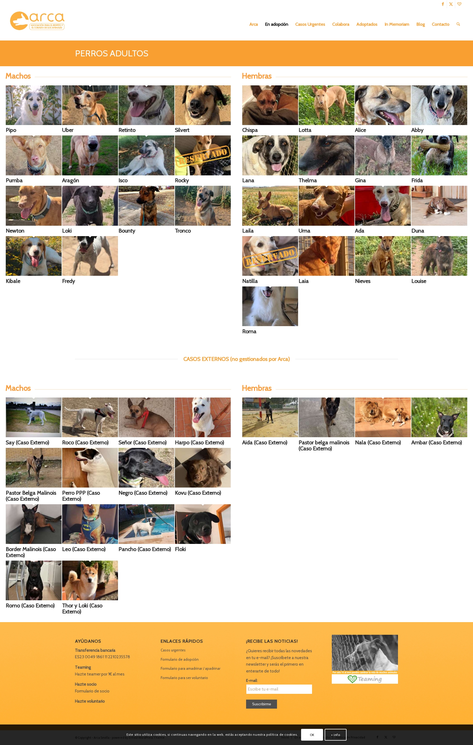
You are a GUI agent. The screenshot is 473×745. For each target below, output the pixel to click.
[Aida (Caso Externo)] (270, 435)
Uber (67, 130)
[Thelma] (326, 174)
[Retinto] (146, 123)
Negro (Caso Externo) (143, 492)
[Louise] (439, 274)
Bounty (127, 230)
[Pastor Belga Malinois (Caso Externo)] (34, 486)
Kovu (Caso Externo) (198, 492)
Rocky (182, 180)
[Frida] (439, 174)
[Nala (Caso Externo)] (383, 435)
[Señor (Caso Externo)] (146, 435)
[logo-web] (39, 24)
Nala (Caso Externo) (378, 442)
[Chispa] (270, 123)
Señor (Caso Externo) (143, 442)
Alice (360, 130)
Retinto (127, 130)
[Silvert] (203, 123)
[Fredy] (90, 274)
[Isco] (146, 174)
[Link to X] (451, 4)
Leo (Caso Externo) (84, 549)
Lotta (305, 130)
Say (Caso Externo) (27, 442)
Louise (418, 281)
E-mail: (252, 680)
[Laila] (270, 224)
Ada (359, 230)
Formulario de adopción (180, 659)
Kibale (13, 281)
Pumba (14, 180)
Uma (304, 230)
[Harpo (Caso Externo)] (203, 435)
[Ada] (383, 224)
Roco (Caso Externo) (85, 442)
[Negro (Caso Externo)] (146, 486)
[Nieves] (383, 274)
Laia (304, 281)
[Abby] (439, 123)
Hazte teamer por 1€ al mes (100, 674)
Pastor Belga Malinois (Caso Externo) (31, 495)
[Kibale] (34, 274)
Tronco (183, 230)
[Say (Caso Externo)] (34, 435)
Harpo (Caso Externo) (199, 442)
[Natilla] (270, 257)
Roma (249, 331)
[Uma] (326, 224)
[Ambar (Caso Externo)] (439, 435)
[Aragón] (90, 174)
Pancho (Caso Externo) (145, 549)
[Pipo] (34, 123)
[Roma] (270, 324)
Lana (248, 180)
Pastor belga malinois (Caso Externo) (324, 445)
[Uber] (90, 123)
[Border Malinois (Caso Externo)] (34, 542)
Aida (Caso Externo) (264, 442)
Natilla (250, 281)
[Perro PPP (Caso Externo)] (90, 486)
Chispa (250, 130)
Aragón (70, 180)
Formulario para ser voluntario (184, 678)
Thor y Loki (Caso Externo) (82, 608)
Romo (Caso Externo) (30, 605)
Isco (123, 180)
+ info (335, 734)
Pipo (11, 130)
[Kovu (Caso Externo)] (203, 486)
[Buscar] (458, 24)
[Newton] (34, 224)
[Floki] (203, 542)
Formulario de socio (92, 691)
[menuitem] (253, 24)
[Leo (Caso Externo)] (90, 542)
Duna (417, 230)
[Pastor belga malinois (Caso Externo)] (326, 435)
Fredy (68, 281)
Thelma (308, 180)
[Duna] (439, 224)
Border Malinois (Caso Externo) (31, 552)
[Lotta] (326, 123)
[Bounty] (146, 224)
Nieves (362, 281)
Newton (15, 230)
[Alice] (383, 123)
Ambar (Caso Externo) (436, 442)
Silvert (182, 130)
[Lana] (270, 174)
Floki (180, 549)
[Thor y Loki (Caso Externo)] (90, 598)
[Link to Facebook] (443, 4)
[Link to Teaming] (459, 4)
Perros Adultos (111, 53)
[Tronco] (203, 224)
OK (312, 734)
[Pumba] (34, 174)
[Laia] (326, 274)
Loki (67, 230)
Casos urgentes (173, 650)
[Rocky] (203, 156)
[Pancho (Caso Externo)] (146, 542)
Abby (417, 130)
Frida (417, 180)
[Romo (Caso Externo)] (34, 598)
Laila (248, 230)
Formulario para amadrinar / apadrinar (190, 668)
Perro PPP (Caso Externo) (81, 495)
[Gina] (383, 174)
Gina (360, 180)
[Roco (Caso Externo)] (90, 435)
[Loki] (90, 224)
